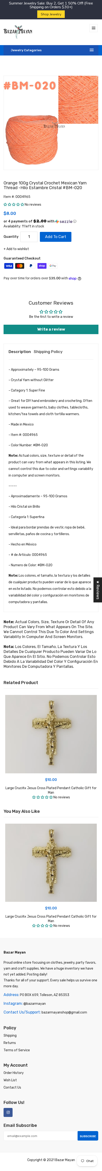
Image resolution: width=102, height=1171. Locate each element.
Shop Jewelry (51, 14)
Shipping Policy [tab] (48, 351)
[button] (14, 205)
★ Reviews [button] (98, 589)
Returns (10, 1043)
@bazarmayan (34, 1004)
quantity (11, 237)
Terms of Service (17, 1050)
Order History (14, 1073)
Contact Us (12, 1088)
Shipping (10, 1036)
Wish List (10, 1080)
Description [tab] (20, 351)
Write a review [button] (51, 329)
